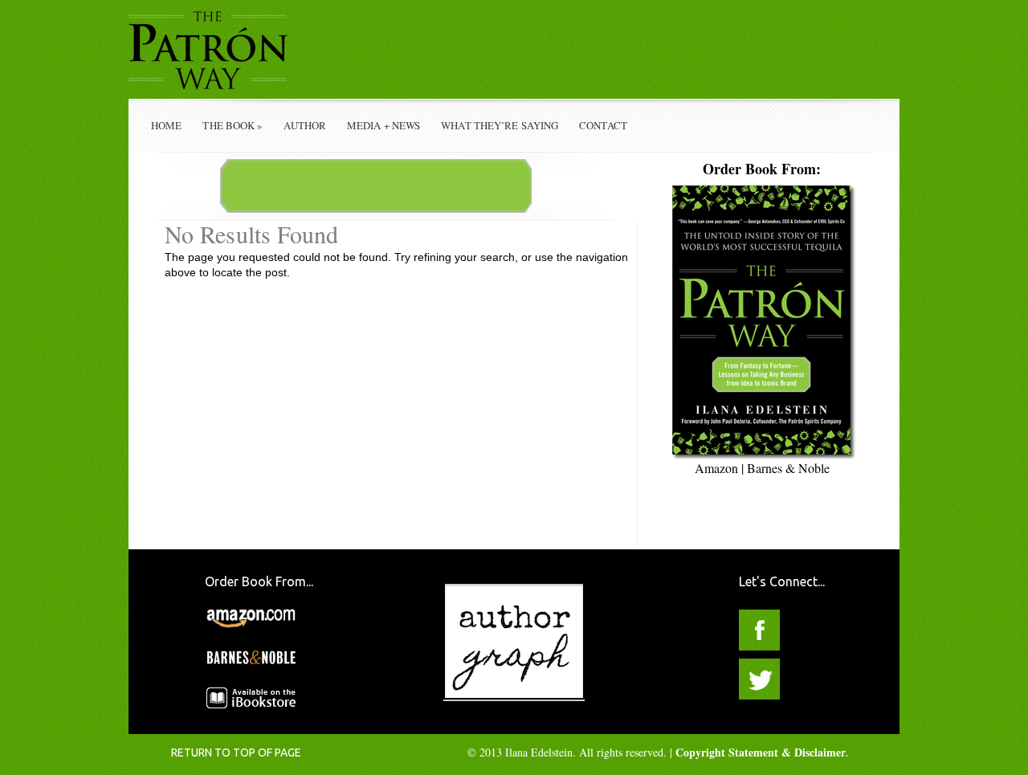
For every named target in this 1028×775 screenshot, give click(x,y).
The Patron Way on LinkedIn (808, 679)
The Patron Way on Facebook (759, 630)
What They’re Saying (499, 125)
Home (166, 125)
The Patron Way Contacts (808, 630)
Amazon (716, 467)
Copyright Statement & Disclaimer (760, 752)
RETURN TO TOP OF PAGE (236, 752)
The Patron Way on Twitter (759, 679)
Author (305, 125)
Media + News (383, 125)
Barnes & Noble (788, 467)
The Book (232, 125)
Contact (603, 125)
